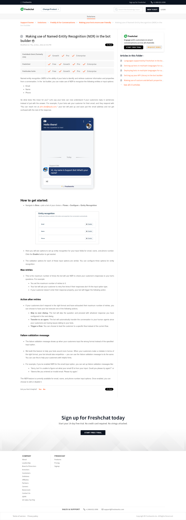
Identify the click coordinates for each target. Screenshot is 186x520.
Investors (25, 469)
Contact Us (26, 493)
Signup (57, 466)
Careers (25, 486)
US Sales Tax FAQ (28, 500)
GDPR (24, 496)
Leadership (26, 463)
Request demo (154, 47)
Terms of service (19, 516)
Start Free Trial (93, 432)
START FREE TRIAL (133, 47)
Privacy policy (33, 516)
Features (57, 459)
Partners (25, 483)
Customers (26, 473)
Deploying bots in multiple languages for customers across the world (154, 70)
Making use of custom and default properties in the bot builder (151, 80)
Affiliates (25, 480)
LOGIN (163, 9)
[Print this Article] (33, 41)
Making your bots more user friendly (95, 22)
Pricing (57, 463)
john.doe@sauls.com (48, 106)
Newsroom (26, 490)
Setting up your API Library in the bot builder (143, 75)
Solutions (91, 16)
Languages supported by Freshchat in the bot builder (147, 60)
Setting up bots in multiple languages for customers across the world (154, 65)
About (24, 459)
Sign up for (137, 2)
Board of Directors (29, 466)
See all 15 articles (132, 84)
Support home (27, 22)
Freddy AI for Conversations (62, 22)
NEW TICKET (152, 9)
